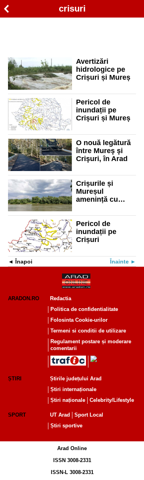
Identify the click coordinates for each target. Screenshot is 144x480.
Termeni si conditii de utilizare (88, 331)
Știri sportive (66, 426)
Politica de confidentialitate (84, 309)
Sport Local (88, 415)
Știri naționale (67, 400)
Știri (15, 379)
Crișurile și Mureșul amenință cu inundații (97, 191)
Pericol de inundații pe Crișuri (96, 232)
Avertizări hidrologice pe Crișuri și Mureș (103, 69)
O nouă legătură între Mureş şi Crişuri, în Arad (103, 151)
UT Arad (60, 415)
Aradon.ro (23, 298)
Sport (17, 415)
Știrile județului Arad (76, 379)
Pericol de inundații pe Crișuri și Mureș (103, 110)
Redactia (60, 298)
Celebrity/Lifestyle (112, 400)
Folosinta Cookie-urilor (79, 320)
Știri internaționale (73, 389)
